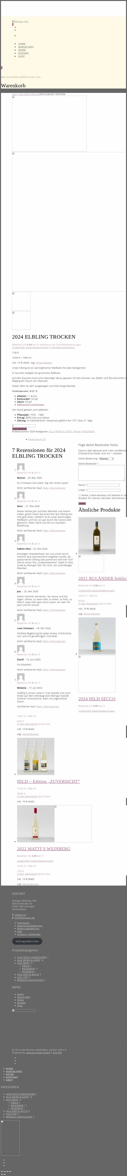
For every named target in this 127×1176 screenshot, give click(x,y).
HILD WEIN (24, 94)
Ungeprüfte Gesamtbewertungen (30, 347)
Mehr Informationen (54, 487)
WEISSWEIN (88, 431)
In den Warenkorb (19, 429)
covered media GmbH (38, 1052)
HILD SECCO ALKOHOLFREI (32, 957)
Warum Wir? (24, 997)
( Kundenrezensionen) (62, 347)
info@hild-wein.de (25, 917)
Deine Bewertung (88, 458)
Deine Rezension (88, 463)
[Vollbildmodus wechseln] (5, 1171)
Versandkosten (44, 362)
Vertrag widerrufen (27, 941)
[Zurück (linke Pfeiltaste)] (2, 1174)
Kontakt (21, 1002)
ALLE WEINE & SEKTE (60, 431)
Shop (21, 56)
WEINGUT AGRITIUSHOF (30, 980)
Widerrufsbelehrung (28, 928)
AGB (19, 931)
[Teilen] (7, 1171)
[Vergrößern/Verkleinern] (2, 1171)
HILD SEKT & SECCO (28, 974)
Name (82, 484)
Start (14, 94)
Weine (20, 999)
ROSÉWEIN (28, 971)
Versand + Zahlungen (29, 934)
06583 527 (20, 914)
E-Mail (82, 490)
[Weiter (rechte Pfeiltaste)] (5, 1174)
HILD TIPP (22, 977)
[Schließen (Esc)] (10, 1171)
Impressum (23, 922)
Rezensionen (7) (37, 439)
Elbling (34, 94)
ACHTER (57, 1052)
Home (20, 994)
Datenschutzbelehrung (29, 925)
